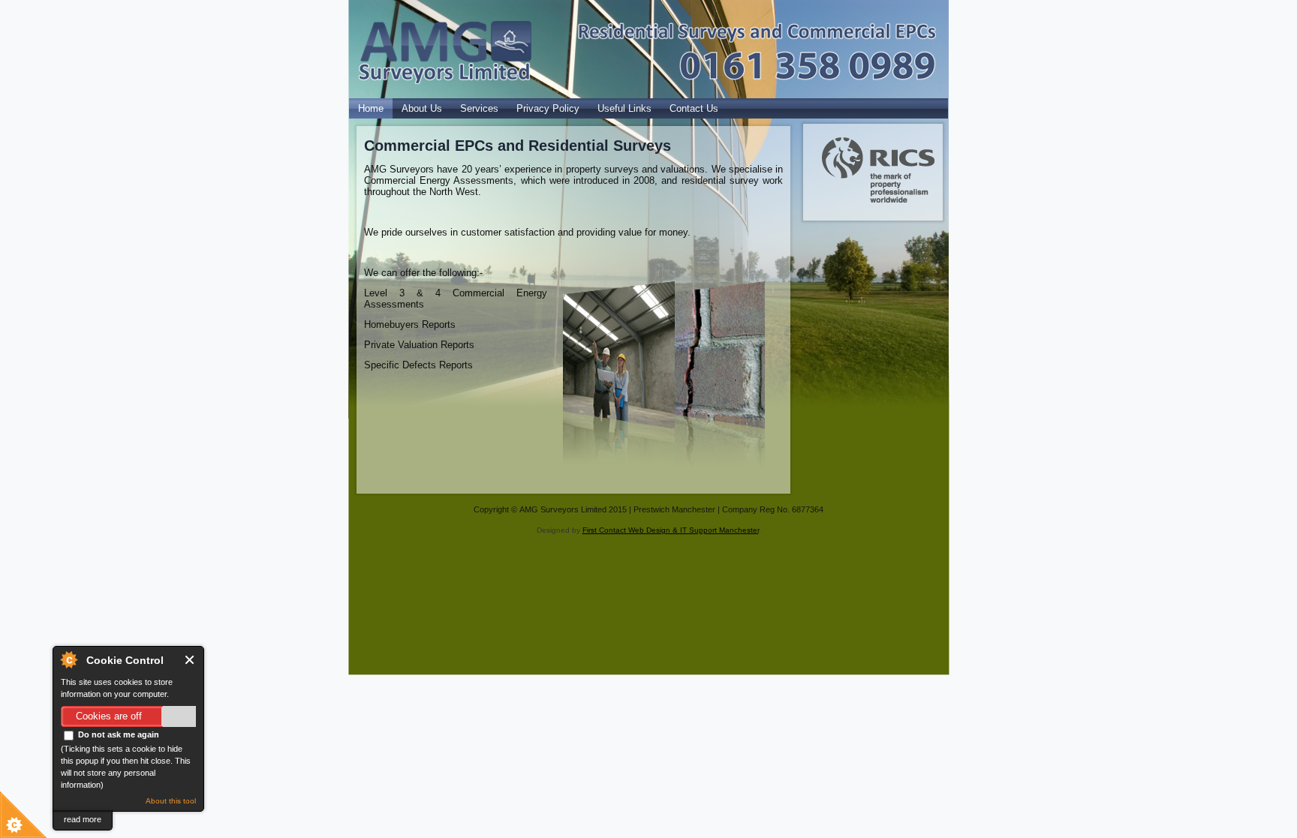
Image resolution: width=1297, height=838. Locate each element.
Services (479, 108)
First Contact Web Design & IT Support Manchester (670, 530)
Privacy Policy (547, 108)
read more (82, 819)
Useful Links (624, 108)
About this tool (171, 801)
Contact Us (694, 108)
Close (190, 660)
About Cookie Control (68, 659)
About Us (422, 108)
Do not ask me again (117, 734)
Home (371, 108)
